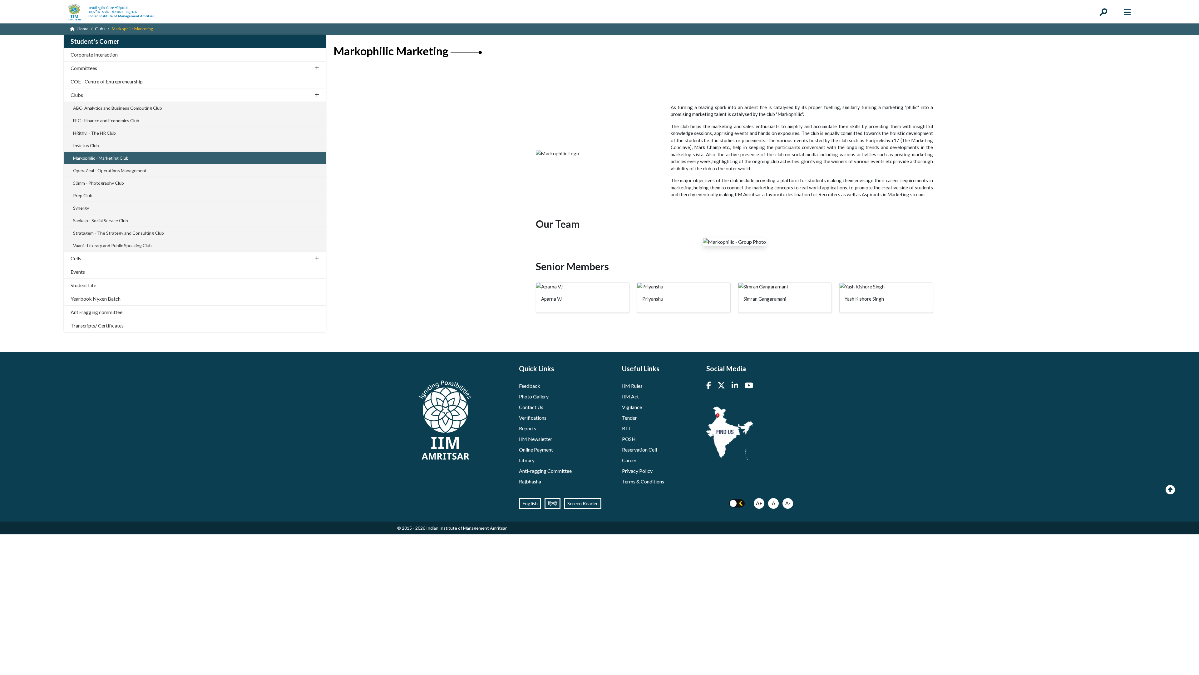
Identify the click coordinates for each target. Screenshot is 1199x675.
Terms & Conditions (643, 481)
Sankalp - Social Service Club (100, 220)
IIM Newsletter (535, 439)
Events (78, 272)
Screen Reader (582, 503)
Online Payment (536, 449)
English (530, 503)
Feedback (529, 386)
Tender (629, 418)
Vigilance (632, 407)
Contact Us (531, 407)
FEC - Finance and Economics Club (106, 120)
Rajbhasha (530, 481)
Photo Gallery (534, 396)
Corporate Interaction (94, 55)
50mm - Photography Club (98, 183)
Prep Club (82, 195)
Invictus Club (86, 145)
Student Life (83, 285)
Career (629, 460)
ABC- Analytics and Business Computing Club (117, 108)
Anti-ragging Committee (545, 471)
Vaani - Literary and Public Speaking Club (112, 245)
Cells (76, 258)
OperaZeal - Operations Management (110, 170)
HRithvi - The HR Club (94, 133)
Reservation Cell (639, 449)
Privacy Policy (637, 471)
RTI (626, 428)
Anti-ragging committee (96, 312)
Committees (84, 68)
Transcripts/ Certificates (97, 325)
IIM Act (630, 396)
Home (82, 28)
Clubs (77, 95)
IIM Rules (632, 386)
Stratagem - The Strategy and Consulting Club (118, 233)
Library (527, 460)
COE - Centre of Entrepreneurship (107, 81)
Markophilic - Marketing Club (101, 158)
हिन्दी (552, 503)
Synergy (81, 208)
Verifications (532, 418)
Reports (527, 428)
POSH (629, 439)
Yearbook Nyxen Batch (96, 299)
